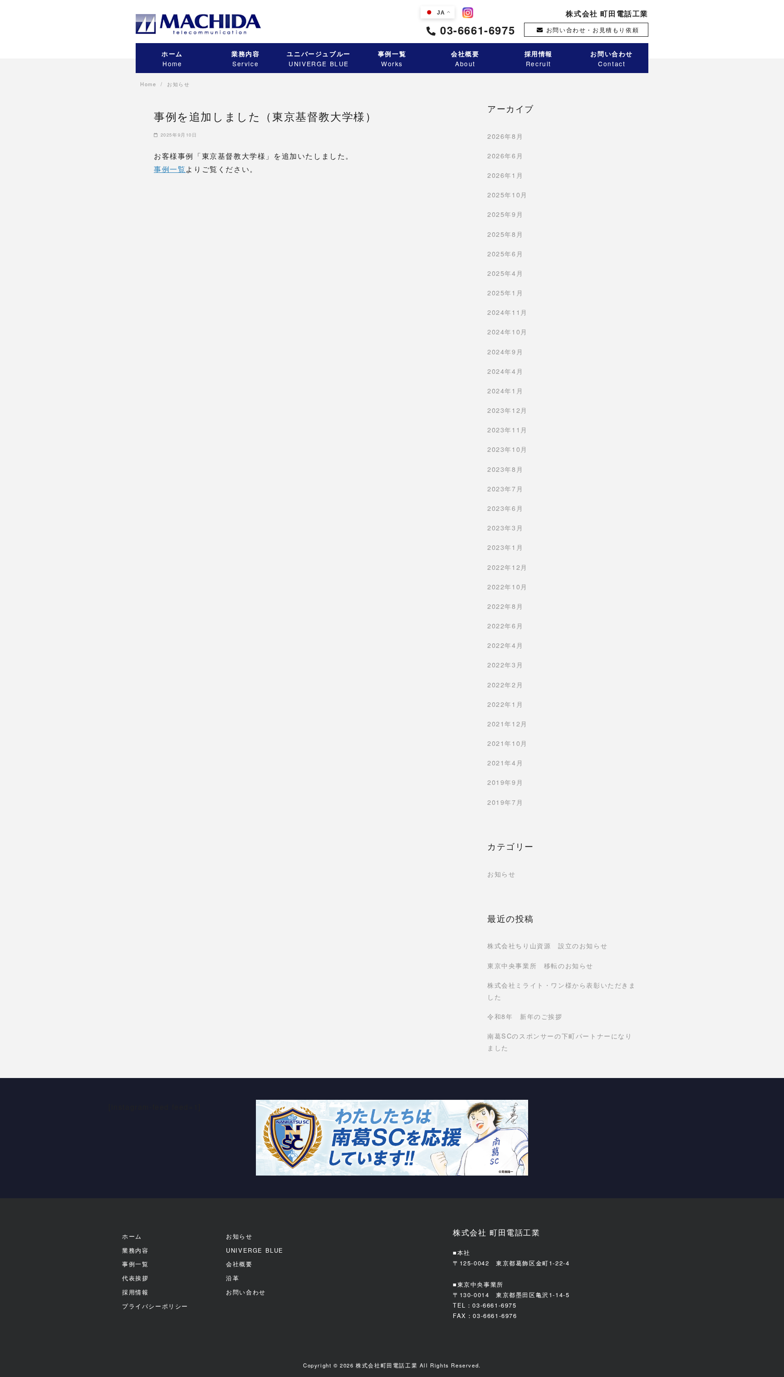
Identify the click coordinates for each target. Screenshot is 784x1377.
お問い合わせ (246, 1292)
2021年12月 (507, 723)
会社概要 (239, 1263)
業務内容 (135, 1250)
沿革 (232, 1278)
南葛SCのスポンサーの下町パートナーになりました (559, 1041)
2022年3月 (505, 664)
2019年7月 (505, 802)
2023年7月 (505, 488)
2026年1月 (505, 175)
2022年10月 (507, 586)
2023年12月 (507, 410)
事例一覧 (170, 169)
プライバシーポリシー (155, 1306)
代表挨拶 (135, 1278)
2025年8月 (505, 234)
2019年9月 (505, 782)
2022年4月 (505, 645)
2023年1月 (505, 547)
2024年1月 (505, 390)
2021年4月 (505, 762)
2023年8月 (505, 469)
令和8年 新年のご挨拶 (525, 1016)
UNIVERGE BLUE (255, 1250)
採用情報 (135, 1292)
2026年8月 (505, 136)
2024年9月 (505, 351)
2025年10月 (507, 194)
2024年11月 (507, 312)
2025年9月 (505, 214)
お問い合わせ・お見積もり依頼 (592, 29)
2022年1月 (505, 704)
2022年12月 (507, 567)
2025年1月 (505, 292)
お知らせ (501, 873)
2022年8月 (505, 606)
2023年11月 (507, 429)
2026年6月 (505, 155)
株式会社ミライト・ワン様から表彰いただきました (561, 990)
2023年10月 (507, 449)
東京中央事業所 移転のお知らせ (540, 965)
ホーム (132, 1236)
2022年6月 (505, 625)
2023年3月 (505, 527)
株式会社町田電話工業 (386, 1365)
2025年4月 (505, 273)
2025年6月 (505, 253)
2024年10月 (507, 331)
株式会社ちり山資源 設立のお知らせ (547, 945)
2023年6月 (505, 508)
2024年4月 (505, 371)
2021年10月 (507, 743)
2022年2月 (505, 684)
